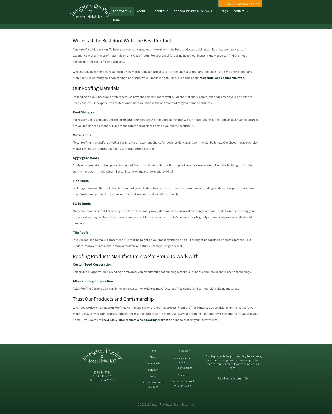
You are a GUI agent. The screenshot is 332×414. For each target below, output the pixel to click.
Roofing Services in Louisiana (193, 11)
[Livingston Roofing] (90, 12)
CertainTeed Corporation (92, 264)
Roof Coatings (184, 367)
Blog (116, 19)
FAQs (225, 11)
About (141, 11)
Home (153, 350)
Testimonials (153, 363)
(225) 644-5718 (112, 320)
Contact (239, 11)
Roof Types (120, 11)
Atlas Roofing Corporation (93, 281)
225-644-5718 (102, 372)
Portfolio (161, 11)
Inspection (184, 350)
